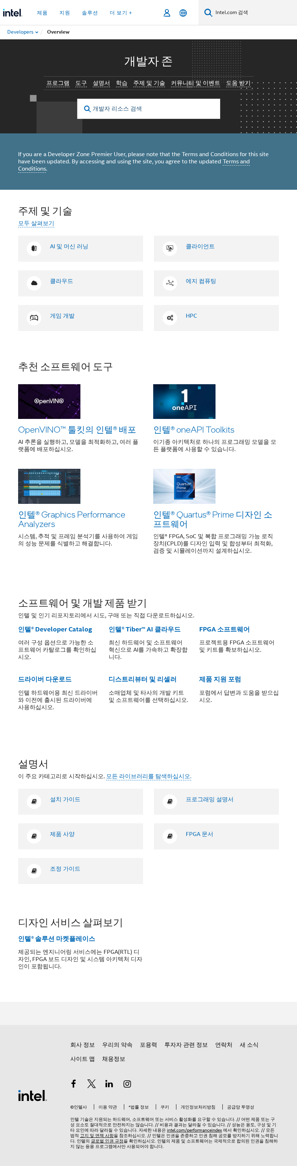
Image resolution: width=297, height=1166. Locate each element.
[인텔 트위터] (91, 1085)
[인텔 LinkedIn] (109, 1085)
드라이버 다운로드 (45, 679)
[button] (148, 462)
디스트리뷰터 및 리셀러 (143, 679)
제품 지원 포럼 (220, 679)
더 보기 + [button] (121, 12)
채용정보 (113, 1059)
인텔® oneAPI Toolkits (193, 429)
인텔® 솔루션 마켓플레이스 (56, 938)
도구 (81, 83)
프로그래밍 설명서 (210, 799)
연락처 (224, 1045)
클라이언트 (200, 246)
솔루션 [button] (90, 12)
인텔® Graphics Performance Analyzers (71, 519)
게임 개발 (62, 316)
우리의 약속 (117, 1045)
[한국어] (183, 12)
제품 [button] (42, 12)
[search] (88, 109)
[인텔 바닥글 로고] (32, 1095)
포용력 (148, 1045)
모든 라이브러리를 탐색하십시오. (148, 776)
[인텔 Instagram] (127, 1085)
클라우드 (61, 281)
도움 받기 (238, 83)
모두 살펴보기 (36, 223)
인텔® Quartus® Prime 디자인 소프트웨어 (212, 519)
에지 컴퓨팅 (201, 281)
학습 (121, 83)
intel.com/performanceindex (194, 1130)
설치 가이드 (65, 799)
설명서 (101, 83)
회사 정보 (82, 1045)
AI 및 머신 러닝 (69, 246)
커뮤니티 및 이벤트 (195, 83)
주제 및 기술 (149, 83)
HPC (191, 316)
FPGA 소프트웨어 (224, 629)
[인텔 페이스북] (73, 1085)
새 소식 (249, 1045)
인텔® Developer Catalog (55, 629)
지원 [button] (64, 12)
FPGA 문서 (199, 834)
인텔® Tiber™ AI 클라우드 (145, 629)
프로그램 (58, 83)
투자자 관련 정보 (186, 1045)
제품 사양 (62, 834)
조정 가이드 (65, 869)
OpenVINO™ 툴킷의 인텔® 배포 (77, 429)
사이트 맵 (82, 1059)
